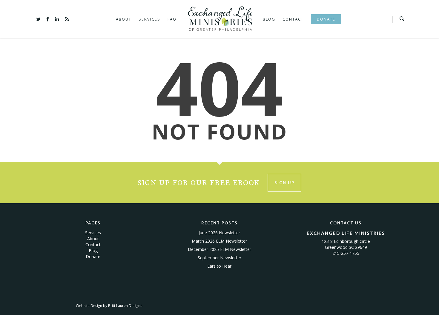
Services (149, 19)
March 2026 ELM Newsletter (219, 241)
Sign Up (284, 182)
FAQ (172, 19)
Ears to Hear (219, 266)
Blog (269, 19)
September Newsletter (219, 257)
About (123, 19)
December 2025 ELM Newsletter (219, 249)
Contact (293, 19)
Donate (326, 19)
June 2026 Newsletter (219, 232)
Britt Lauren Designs (125, 305)
